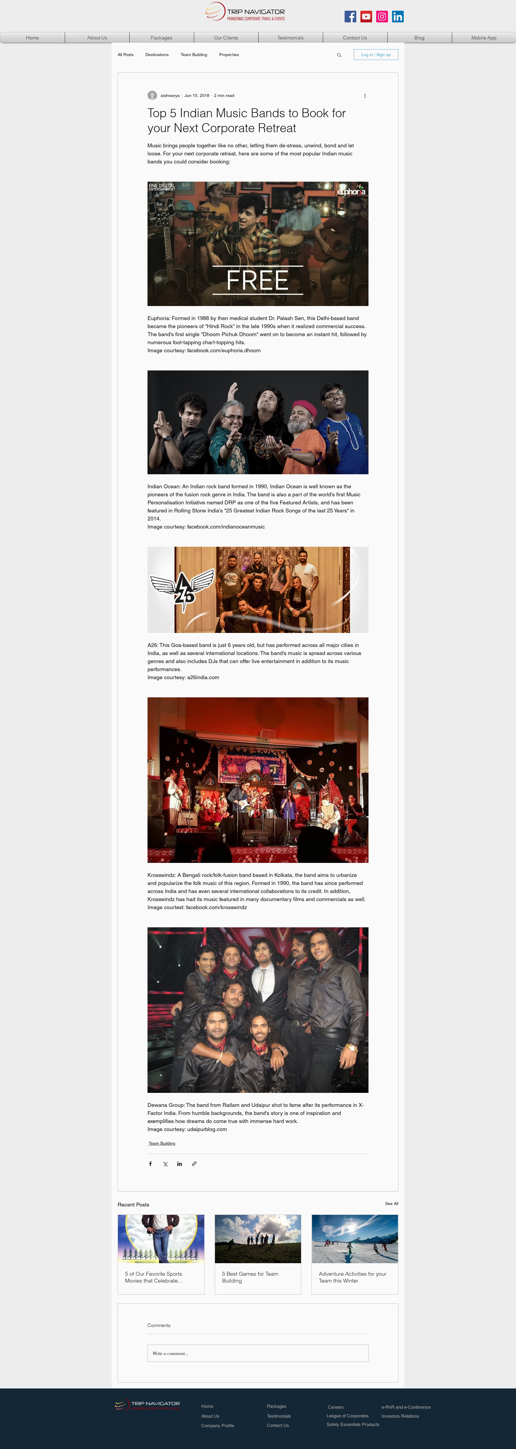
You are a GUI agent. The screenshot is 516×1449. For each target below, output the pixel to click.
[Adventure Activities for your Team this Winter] (355, 1239)
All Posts (125, 54)
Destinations (157, 54)
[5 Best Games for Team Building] (258, 1239)
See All (391, 1203)
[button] (162, 38)
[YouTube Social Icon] (366, 16)
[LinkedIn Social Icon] (398, 16)
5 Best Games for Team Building (250, 1277)
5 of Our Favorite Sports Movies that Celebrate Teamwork (153, 1277)
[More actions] (364, 95)
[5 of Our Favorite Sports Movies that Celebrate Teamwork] (161, 1239)
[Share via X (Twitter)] (165, 1164)
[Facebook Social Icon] (350, 16)
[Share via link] (194, 1164)
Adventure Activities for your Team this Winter (352, 1277)
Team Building (194, 54)
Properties (229, 54)
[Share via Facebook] (150, 1164)
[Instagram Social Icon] (382, 16)
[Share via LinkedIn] (179, 1164)
